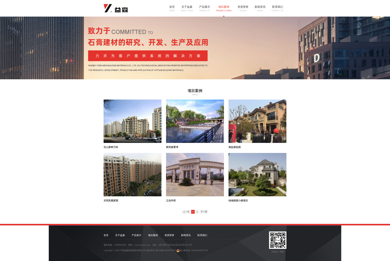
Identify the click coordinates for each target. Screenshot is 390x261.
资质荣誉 (243, 8)
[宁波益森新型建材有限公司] (117, 8)
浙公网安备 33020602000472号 (193, 250)
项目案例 (223, 8)
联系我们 (277, 8)
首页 (172, 8)
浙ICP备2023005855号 (165, 250)
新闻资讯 (260, 8)
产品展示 (204, 8)
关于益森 (187, 8)
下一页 (204, 212)
